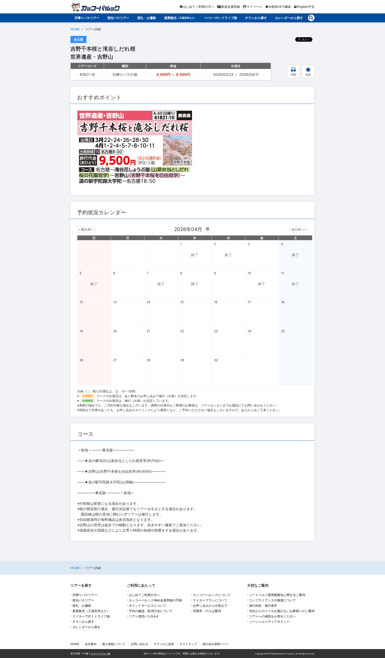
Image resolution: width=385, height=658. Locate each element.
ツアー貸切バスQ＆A (143, 616)
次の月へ (297, 229)
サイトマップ (188, 644)
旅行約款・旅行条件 (263, 605)
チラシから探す (256, 18)
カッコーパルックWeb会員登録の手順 (155, 600)
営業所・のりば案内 (207, 611)
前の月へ (87, 229)
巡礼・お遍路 (146, 18)
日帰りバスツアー (86, 18)
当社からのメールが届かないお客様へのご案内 (282, 611)
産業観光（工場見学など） (91, 611)
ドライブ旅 (220, 18)
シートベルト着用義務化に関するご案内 (277, 595)
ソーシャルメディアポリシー (269, 621)
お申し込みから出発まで (210, 605)
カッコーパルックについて (211, 595)
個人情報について (113, 644)
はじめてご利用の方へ (198, 6)
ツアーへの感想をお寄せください (272, 616)
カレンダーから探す (289, 18)
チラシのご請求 (164, 644)
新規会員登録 (230, 6)
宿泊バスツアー (118, 18)
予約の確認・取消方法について (150, 611)
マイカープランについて (210, 600)
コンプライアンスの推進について (272, 600)
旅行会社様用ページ (216, 644)
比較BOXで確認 (280, 6)
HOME (75, 29)
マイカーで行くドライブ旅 (91, 616)
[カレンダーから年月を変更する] (207, 229)
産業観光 (180, 18)
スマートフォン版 (100, 653)
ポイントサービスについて (147, 605)
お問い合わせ (139, 644)
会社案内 (90, 644)
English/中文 (306, 6)
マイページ (254, 6)
